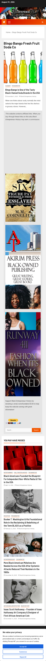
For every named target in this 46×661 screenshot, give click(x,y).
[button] (9, 22)
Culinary (8, 85)
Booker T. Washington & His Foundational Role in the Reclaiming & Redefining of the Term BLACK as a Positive (23, 522)
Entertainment (8, 472)
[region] (23, 645)
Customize (23, 652)
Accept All (23, 647)
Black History (25, 606)
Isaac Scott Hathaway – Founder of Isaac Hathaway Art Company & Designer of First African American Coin (23, 612)
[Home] (4, 22)
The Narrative (16, 85)
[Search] (42, 22)
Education (7, 516)
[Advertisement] (23, 147)
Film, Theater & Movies (20, 472)
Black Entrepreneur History (28, 96)
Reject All (23, 657)
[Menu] (9, 22)
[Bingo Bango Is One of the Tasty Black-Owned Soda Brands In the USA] (23, 67)
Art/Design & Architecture (12, 606)
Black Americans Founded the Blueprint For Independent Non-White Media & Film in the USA (23, 479)
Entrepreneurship (9, 559)
